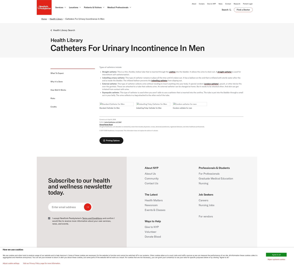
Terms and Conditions (92, 218)
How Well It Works (58, 90)
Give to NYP (211, 4)
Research (237, 4)
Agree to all (276, 255)
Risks (53, 98)
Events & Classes (155, 210)
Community (152, 178)
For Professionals (209, 173)
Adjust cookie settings (11, 263)
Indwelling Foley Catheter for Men (149, 108)
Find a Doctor (243, 10)
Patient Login (248, 4)
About (194, 4)
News (220, 4)
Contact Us (151, 183)
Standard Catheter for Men (109, 108)
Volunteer (150, 231)
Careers (201, 4)
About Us (150, 173)
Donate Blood (153, 236)
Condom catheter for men (182, 108)
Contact (228, 4)
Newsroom (151, 205)
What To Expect (57, 73)
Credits (54, 107)
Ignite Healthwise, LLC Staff (112, 122)
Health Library (56, 19)
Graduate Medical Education (216, 178)
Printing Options (113, 140)
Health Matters (154, 200)
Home (44, 19)
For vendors (206, 216)
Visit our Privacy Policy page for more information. (41, 263)
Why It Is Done (57, 81)
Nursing (203, 183)
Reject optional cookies (276, 259)
